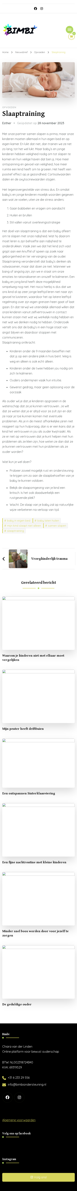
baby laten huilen (48, 520)
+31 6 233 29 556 (19, 1077)
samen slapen (57, 525)
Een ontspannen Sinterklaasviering (28, 793)
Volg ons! (40, 1177)
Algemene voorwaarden (19, 1120)
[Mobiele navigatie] (69, 29)
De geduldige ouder (17, 1004)
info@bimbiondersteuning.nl (27, 1084)
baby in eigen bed (18, 520)
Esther (6, 123)
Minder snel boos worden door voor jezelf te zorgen (35, 933)
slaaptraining (15, 531)
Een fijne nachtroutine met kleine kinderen (34, 862)
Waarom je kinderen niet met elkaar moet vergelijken (33, 658)
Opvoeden (9, 107)
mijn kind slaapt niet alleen (24, 525)
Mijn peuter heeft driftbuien (23, 729)
